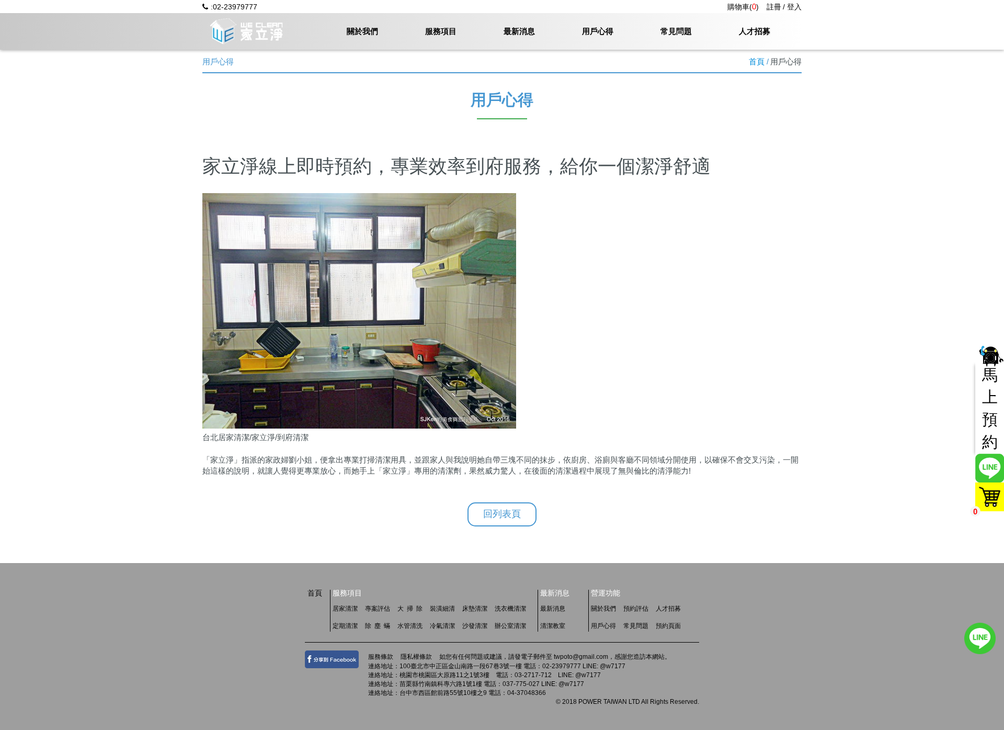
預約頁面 (668, 626)
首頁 (757, 61)
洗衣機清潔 (510, 608)
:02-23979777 (234, 7)
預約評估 (635, 608)
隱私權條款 (416, 656)
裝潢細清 (442, 608)
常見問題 (676, 31)
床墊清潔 (474, 608)
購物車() (743, 7)
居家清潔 (345, 608)
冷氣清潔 (442, 626)
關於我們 (362, 31)
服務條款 (380, 656)
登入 (794, 7)
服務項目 (441, 31)
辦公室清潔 (510, 626)
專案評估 (377, 608)
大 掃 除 (410, 608)
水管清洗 (410, 626)
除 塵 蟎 (377, 626)
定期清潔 (345, 626)
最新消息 (519, 31)
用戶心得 (597, 31)
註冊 (774, 7)
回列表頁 (502, 514)
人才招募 (754, 31)
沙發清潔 (474, 626)
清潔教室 (552, 626)
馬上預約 (990, 408)
